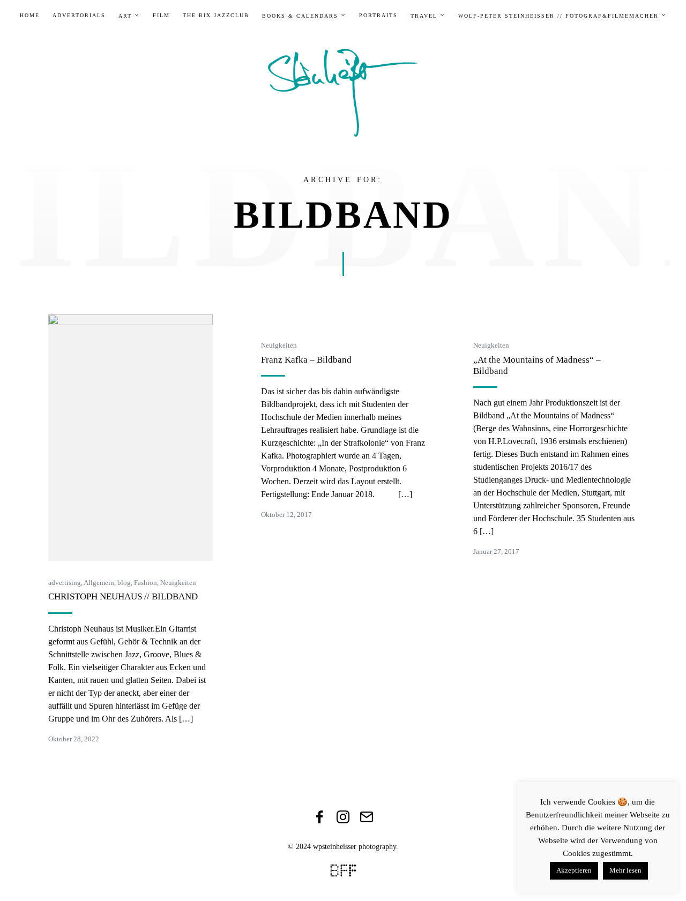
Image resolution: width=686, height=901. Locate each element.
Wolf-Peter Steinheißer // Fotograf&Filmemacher (558, 16)
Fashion (145, 583)
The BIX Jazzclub (216, 15)
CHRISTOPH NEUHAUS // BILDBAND (123, 596)
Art (125, 16)
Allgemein (99, 583)
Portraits (378, 15)
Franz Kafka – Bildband (306, 360)
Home (30, 15)
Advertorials (79, 15)
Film (161, 15)
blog (124, 583)
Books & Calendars (300, 16)
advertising (64, 583)
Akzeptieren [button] (574, 870)
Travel (424, 16)
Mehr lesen (625, 870)
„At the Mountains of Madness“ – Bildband (537, 365)
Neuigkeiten (178, 583)
